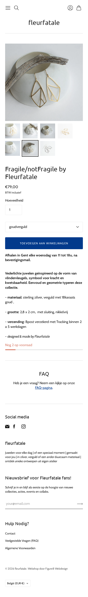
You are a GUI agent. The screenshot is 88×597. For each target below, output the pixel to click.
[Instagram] (23, 427)
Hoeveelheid (14, 200)
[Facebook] (14, 427)
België (15, 583)
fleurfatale (44, 22)
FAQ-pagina (43, 388)
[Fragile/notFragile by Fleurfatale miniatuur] (12, 131)
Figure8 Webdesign (56, 568)
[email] (7, 427)
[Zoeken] (16, 8)
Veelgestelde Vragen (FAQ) (21, 541)
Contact (10, 533)
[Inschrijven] (80, 504)
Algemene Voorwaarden (20, 548)
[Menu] (7, 7)
